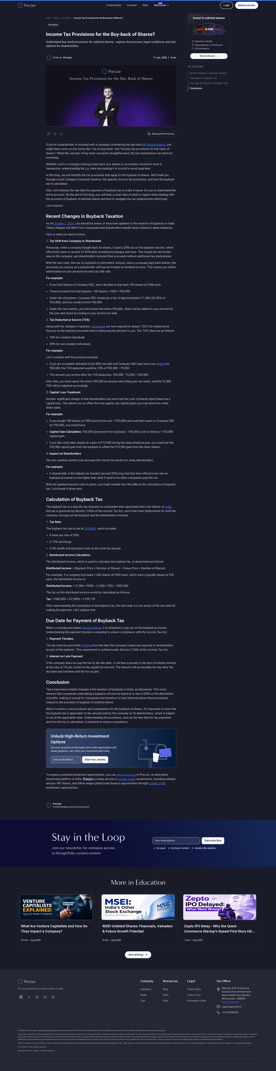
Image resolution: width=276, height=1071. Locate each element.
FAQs (165, 1000)
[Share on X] (61, 133)
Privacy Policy (194, 989)
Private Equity (114, 5)
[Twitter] (29, 997)
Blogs (56, 18)
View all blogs (135, 954)
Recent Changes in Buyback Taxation (208, 73)
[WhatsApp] (45, 997)
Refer (145, 5)
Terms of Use (194, 995)
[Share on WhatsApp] (54, 133)
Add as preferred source (163, 134)
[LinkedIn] (21, 997)
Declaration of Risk (196, 1000)
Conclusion (196, 88)
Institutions (145, 989)
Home (48, 18)
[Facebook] (53, 997)
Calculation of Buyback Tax (203, 78)
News (166, 995)
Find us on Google (230, 1002)
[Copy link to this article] (48, 133)
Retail (143, 995)
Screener (132, 5)
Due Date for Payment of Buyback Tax (209, 83)
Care (142, 1000)
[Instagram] (37, 997)
